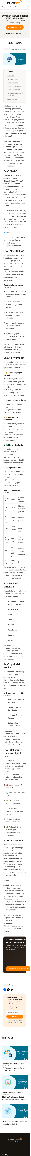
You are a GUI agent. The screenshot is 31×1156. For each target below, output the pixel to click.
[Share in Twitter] (8, 989)
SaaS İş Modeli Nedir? (13, 90)
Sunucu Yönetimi (20, 7)
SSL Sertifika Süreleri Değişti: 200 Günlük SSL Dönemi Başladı (14, 1098)
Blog (3, 7)
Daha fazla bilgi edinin (14, 33)
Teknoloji (7, 49)
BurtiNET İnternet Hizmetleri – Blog (14, 2)
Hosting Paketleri (14, 27)
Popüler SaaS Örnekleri (14, 86)
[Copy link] (11, 989)
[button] (3, 2)
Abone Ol (15, 1016)
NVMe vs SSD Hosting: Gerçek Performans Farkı (13, 1069)
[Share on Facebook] (5, 989)
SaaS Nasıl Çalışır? (12, 79)
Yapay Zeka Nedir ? (9, 1124)
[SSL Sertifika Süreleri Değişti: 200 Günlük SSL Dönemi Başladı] (15, 1082)
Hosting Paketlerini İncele (18, 969)
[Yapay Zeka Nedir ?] (15, 1111)
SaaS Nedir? (10, 76)
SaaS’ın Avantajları (12, 83)
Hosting (9, 7)
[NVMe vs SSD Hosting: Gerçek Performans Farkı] (15, 1053)
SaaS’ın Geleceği (12, 99)
